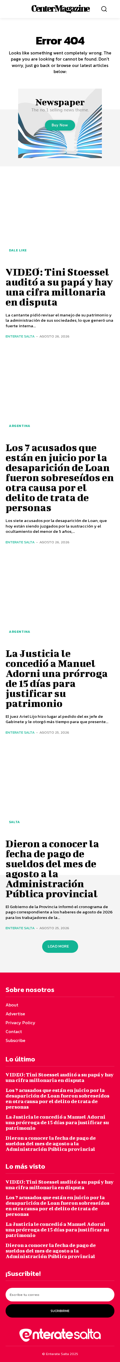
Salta (14, 821)
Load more (58, 946)
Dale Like (18, 250)
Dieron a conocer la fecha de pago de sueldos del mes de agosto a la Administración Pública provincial (52, 868)
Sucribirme (60, 1310)
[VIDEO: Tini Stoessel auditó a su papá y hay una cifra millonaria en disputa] (60, 216)
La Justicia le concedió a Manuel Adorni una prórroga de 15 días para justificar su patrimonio (57, 678)
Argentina (19, 425)
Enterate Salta (20, 336)
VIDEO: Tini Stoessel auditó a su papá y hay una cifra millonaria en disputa (59, 287)
